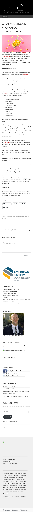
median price (7, 142)
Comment (25, 255)
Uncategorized (10, 216)
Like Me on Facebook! (9, 358)
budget (25, 177)
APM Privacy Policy (7, 461)
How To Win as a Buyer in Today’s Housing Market (15, 228)
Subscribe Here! (10, 403)
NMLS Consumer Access (9, 459)
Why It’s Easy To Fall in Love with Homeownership (18, 230)
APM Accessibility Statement (10, 463)
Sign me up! (8, 416)
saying (28, 164)
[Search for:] (29, 16)
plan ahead (24, 52)
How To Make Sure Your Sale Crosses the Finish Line (16, 396)
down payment (6, 56)
